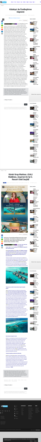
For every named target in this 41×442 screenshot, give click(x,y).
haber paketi (27, 429)
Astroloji (37, 412)
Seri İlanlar (30, 415)
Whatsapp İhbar (3, 422)
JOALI (19, 247)
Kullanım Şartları (3, 421)
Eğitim (24, 2)
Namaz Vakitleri (30, 410)
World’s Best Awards (12, 253)
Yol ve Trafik (30, 409)
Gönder (26, 104)
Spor (21, 2)
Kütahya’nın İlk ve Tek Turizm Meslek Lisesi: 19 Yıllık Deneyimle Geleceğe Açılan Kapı (35, 148)
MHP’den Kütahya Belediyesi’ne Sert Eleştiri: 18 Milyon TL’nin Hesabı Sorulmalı (35, 116)
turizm (15, 250)
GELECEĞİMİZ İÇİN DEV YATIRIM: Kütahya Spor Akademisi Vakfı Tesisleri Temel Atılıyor (35, 133)
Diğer (34, 2)
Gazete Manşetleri (30, 418)
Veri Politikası (3, 418)
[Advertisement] (7, 437)
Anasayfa (2, 5)
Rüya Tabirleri (38, 411)
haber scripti (2, 430)
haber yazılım (6, 430)
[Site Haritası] (1, 412)
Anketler (37, 409)
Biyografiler (37, 410)
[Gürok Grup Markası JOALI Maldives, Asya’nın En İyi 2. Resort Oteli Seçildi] (14, 208)
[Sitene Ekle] (3, 412)
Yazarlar (16, 411)
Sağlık (27, 2)
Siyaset (18, 2)
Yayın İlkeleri (2, 417)
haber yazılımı (23, 429)
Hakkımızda (2, 416)
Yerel (15, 2)
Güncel (12, 2)
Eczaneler (30, 411)
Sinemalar (30, 414)
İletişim (16, 418)
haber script (10, 430)
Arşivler (17, 413)
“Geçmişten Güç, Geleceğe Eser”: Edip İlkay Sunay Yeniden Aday (35, 108)
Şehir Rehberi (30, 416)
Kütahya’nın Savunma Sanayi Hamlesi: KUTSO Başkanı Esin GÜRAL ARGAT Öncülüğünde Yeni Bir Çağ (36, 40)
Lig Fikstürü (30, 412)
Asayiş (30, 2)
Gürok (18, 244)
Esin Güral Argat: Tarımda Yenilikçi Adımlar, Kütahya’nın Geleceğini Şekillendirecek (36, 66)
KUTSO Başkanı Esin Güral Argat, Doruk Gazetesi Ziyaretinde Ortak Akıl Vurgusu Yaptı (36, 81)
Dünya (5, 170)
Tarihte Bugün (30, 413)
